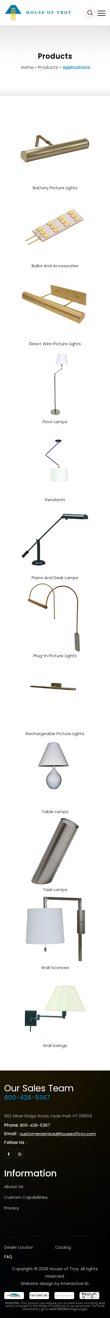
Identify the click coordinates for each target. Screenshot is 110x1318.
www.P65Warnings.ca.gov (68, 1309)
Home (27, 67)
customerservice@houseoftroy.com (58, 1134)
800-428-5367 (27, 1097)
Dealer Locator (18, 1247)
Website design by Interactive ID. (55, 1283)
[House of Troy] (38, 12)
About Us (13, 1186)
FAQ (8, 1257)
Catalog (63, 1247)
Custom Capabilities (26, 1197)
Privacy (11, 1208)
